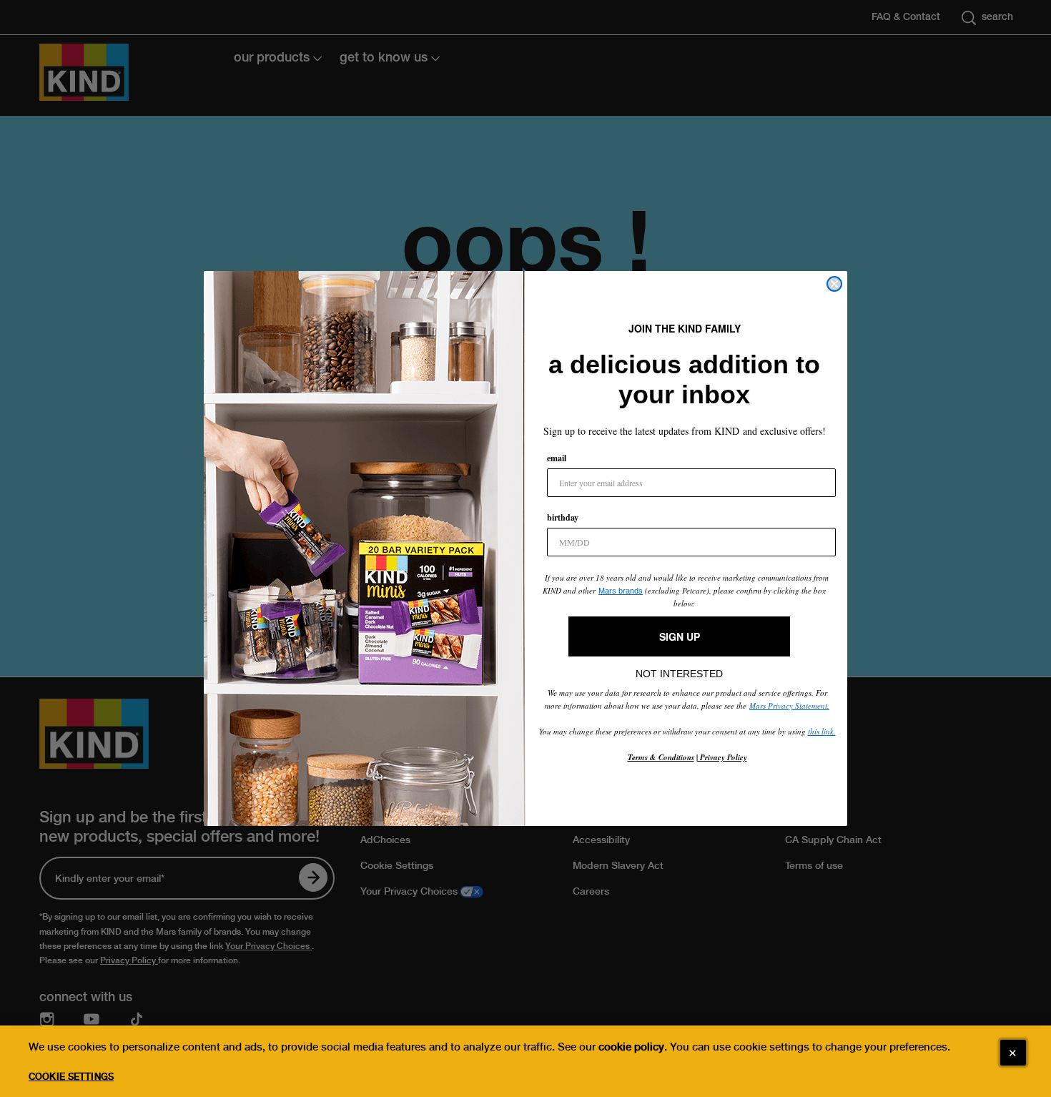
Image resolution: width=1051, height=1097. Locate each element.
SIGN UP (679, 636)
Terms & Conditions (661, 757)
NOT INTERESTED (679, 670)
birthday (562, 517)
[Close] (1013, 1053)
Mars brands (620, 590)
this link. (822, 731)
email (556, 458)
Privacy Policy (722, 757)
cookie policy (631, 1047)
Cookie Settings (71, 1076)
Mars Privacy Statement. (789, 705)
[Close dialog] (834, 284)
